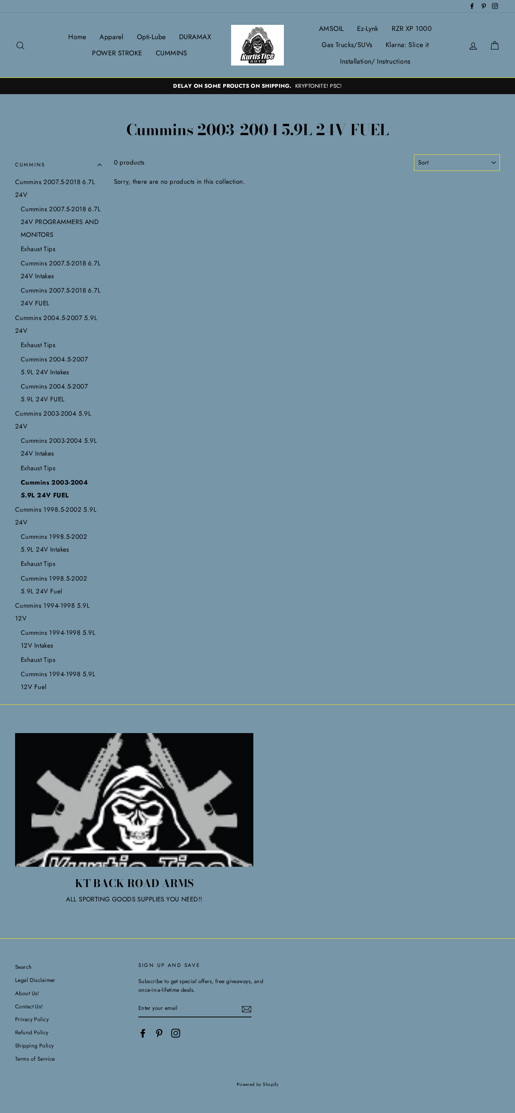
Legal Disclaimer (35, 980)
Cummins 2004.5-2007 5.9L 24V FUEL (54, 393)
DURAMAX (195, 37)
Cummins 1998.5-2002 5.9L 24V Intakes (54, 543)
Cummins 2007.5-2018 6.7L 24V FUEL (61, 297)
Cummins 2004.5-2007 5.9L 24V (56, 324)
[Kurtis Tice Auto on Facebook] (142, 1033)
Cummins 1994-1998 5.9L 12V (52, 612)
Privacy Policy (32, 1019)
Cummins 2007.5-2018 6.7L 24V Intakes (61, 270)
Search (23, 967)
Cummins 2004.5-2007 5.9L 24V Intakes (54, 366)
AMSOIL (331, 29)
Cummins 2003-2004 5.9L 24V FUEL (54, 489)
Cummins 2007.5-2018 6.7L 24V (55, 188)
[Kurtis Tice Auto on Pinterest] (159, 1033)
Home (77, 37)
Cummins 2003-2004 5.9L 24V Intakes (59, 447)
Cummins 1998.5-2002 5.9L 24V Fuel (54, 585)
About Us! (27, 993)
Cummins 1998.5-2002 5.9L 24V (56, 516)
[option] (257, 86)
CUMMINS (171, 53)
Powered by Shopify (258, 1084)
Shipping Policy (34, 1045)
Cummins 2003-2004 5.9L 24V (53, 420)
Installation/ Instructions (375, 61)
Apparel (111, 37)
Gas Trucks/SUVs (347, 45)
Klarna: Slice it (407, 45)
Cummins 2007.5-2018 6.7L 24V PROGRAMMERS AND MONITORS (61, 221)
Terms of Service (35, 1059)
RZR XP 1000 (412, 29)
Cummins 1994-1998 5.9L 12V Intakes (58, 639)
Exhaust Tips (38, 248)
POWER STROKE (117, 53)
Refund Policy (32, 1032)
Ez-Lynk (368, 29)
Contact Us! (29, 1006)
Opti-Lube (151, 37)
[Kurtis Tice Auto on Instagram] (175, 1033)
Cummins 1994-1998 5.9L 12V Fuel (58, 680)
